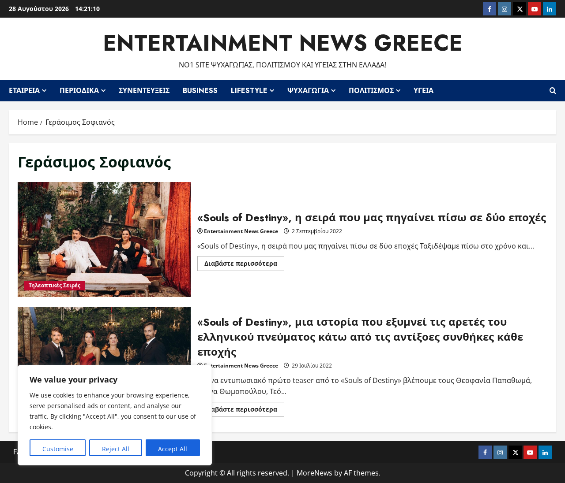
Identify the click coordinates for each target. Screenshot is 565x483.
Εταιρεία (24, 90)
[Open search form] (553, 90)
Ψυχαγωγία (308, 90)
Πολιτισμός (371, 90)
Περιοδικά (79, 90)
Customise (57, 449)
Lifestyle (249, 90)
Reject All (115, 449)
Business (200, 90)
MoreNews (314, 473)
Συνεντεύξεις (144, 90)
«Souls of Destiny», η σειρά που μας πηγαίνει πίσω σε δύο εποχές (104, 239)
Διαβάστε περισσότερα (244, 265)
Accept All (172, 449)
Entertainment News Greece (283, 43)
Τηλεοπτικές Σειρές (54, 285)
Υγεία (423, 90)
